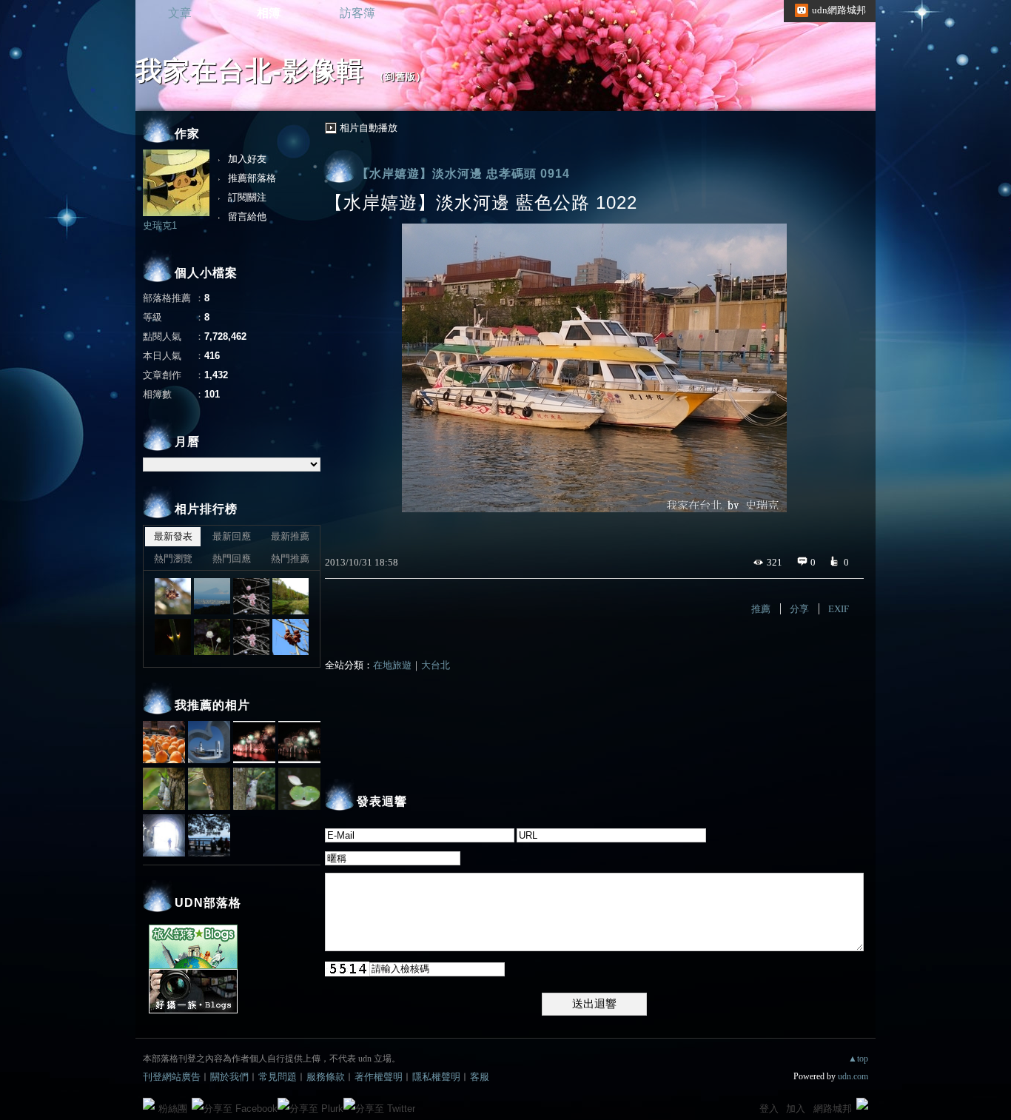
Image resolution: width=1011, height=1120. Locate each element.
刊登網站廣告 (172, 1076)
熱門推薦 (290, 558)
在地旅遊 (392, 665)
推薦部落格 (252, 178)
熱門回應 (231, 558)
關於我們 (229, 1076)
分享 (799, 608)
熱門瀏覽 (173, 558)
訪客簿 (357, 13)
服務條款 (325, 1076)
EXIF (838, 608)
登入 (769, 1108)
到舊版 (400, 76)
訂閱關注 (247, 197)
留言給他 (247, 216)
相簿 (269, 13)
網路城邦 (832, 1108)
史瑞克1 (160, 225)
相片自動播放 (368, 127)
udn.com (853, 1076)
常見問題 (277, 1076)
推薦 (760, 608)
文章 (180, 13)
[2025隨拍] (173, 596)
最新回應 (231, 536)
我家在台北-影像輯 (249, 71)
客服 (479, 1076)
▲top (858, 1058)
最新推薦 (290, 536)
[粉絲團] (149, 1104)
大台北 (435, 665)
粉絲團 (172, 1108)
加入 (795, 1108)
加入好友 (247, 158)
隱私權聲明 (436, 1076)
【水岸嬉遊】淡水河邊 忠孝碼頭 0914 (463, 173)
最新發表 (173, 536)
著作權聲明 (379, 1076)
